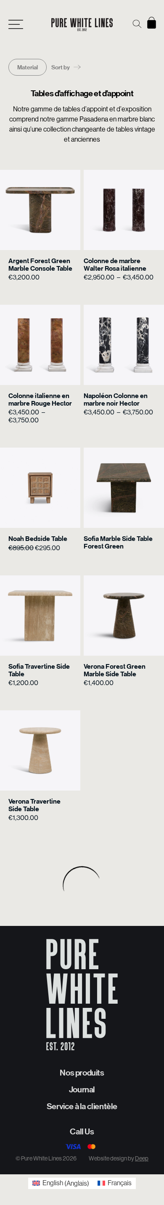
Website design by (118, 1158)
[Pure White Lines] (82, 24)
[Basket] (151, 23)
